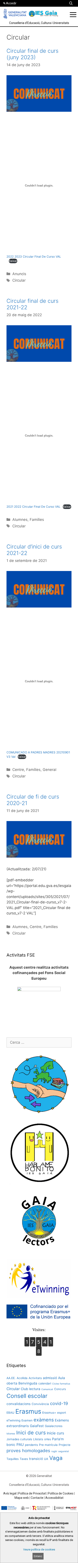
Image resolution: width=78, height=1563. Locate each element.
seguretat (63, 1451)
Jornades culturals (19, 1439)
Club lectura (30, 1389)
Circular (19, 280)
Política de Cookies (60, 1493)
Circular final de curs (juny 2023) (32, 54)
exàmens (44, 1420)
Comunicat (47, 1389)
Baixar (13, 261)
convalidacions (18, 1404)
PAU (20, 1444)
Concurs (60, 1389)
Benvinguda (27, 1383)
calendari (44, 1383)
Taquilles (12, 1459)
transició (36, 1459)
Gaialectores (53, 1426)
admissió (50, 1378)
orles (47, 1439)
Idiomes (10, 1433)
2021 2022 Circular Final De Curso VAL (33, 506)
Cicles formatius (61, 1383)
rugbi (54, 1451)
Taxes (24, 1459)
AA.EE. (11, 1378)
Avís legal (9, 1493)
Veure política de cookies (39, 1549)
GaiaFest (37, 1426)
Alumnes (20, 519)
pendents (31, 1445)
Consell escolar (26, 1395)
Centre (18, 769)
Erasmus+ (49, 1412)
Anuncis (19, 274)
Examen (26, 1420)
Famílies (37, 519)
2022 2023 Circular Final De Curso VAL (33, 256)
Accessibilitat (54, 1497)
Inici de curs (31, 1432)
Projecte (64, 1445)
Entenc (38, 1556)
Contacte (37, 1497)
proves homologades (28, 1450)
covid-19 (59, 1403)
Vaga (56, 1458)
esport (61, 1412)
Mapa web (22, 1497)
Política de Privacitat (32, 1493)
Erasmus (28, 1411)
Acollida (22, 1378)
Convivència (40, 1404)
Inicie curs (55, 1433)
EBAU (10, 1412)
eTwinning (13, 1420)
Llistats (38, 1439)
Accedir (11, 3)
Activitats (35, 1378)
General (49, 769)
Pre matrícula (48, 1445)
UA (46, 1459)
